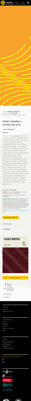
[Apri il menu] (28, 3)
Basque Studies (11, 195)
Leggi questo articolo (10, 217)
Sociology (17, 195)
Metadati (6, 229)
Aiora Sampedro (8, 129)
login (3, 330)
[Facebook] (15, 359)
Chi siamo (5, 307)
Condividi (5, 297)
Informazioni (7, 294)
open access (5, 189)
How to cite (7, 224)
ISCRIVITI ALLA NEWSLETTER (11, 356)
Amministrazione (7, 319)
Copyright (5, 324)
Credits (4, 322)
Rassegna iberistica (14, 111)
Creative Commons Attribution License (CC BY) (14, 200)
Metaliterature (5, 196)
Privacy (4, 326)
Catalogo (5, 309)
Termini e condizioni (8, 328)
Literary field (22, 195)
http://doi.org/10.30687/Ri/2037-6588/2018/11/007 (18, 210)
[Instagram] (15, 362)
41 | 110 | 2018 (13, 113)
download (15, 278)
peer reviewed (12, 189)
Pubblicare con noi (8, 311)
